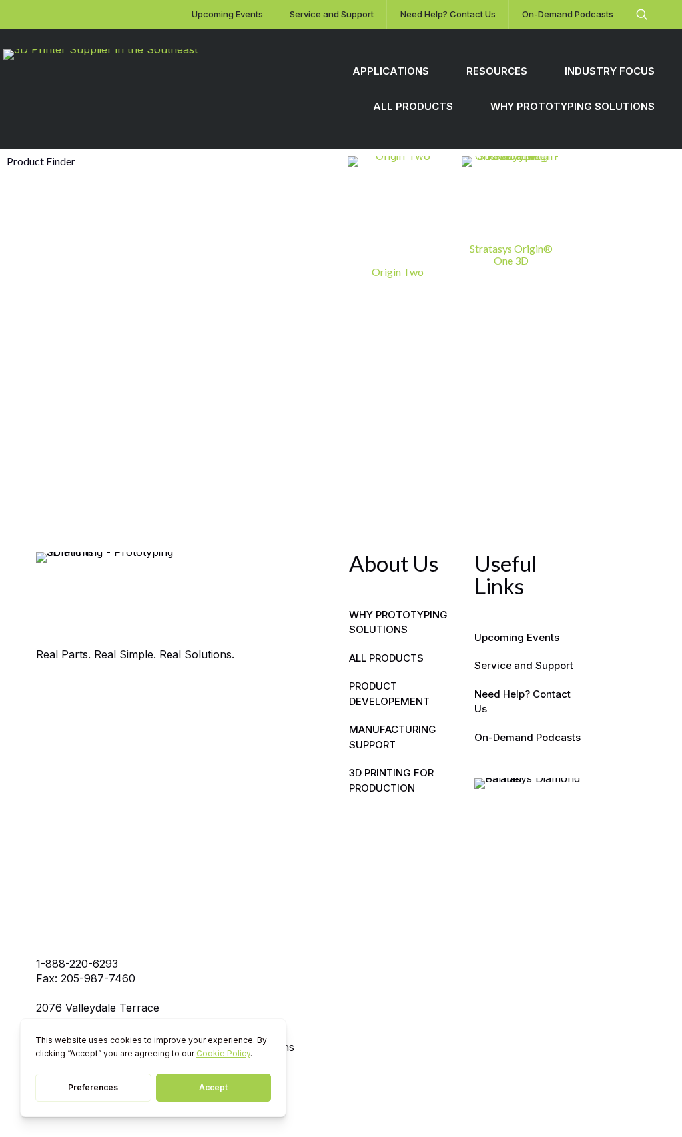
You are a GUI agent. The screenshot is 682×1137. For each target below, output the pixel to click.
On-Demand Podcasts (527, 737)
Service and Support (523, 665)
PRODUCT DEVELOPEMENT (389, 694)
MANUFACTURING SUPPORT (392, 737)
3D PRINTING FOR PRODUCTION (391, 780)
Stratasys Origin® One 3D (511, 254)
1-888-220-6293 (77, 963)
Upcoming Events (516, 637)
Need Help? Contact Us (522, 702)
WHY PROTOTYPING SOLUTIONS (398, 622)
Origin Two (398, 271)
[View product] (430, 175)
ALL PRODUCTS (386, 658)
